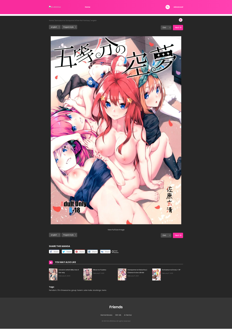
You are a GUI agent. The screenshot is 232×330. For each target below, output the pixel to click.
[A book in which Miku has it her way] (53, 274)
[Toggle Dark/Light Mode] (180, 20)
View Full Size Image (116, 229)
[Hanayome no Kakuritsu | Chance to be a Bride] (122, 274)
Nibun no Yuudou (99, 270)
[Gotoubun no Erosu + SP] (156, 274)
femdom (53, 290)
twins (104, 290)
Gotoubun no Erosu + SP (171, 270)
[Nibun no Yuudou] (87, 274)
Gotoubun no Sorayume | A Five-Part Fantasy (72, 20)
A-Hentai (128, 315)
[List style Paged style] (69, 27)
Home (87, 7)
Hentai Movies (106, 315)
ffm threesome (64, 290)
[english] (55, 27)
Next (177, 27)
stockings (97, 290)
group (73, 290)
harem (80, 290)
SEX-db (118, 315)
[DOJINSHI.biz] (55, 7)
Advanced (178, 7)
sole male (88, 290)
